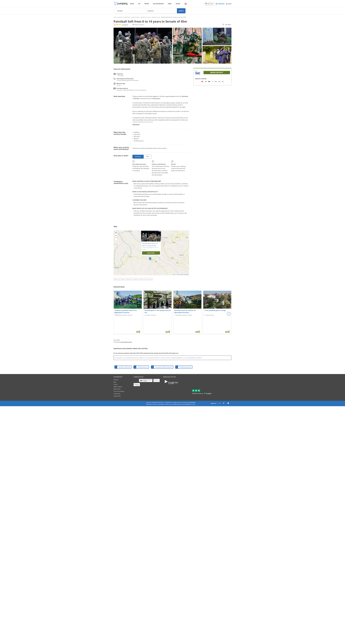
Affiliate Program (118, 386)
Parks (169, 3)
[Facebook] (224, 403)
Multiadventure (158, 3)
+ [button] (116, 233)
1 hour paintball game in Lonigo (215, 310)
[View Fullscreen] (116, 239)
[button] (229, 314)
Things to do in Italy (119, 279)
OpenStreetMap (180, 274)
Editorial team (117, 389)
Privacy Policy (117, 393)
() (125, 24)
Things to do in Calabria (131, 279)
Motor (178, 3)
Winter (146, 3)
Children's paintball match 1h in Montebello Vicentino (126, 311)
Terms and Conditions (119, 391)
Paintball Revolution (126, 342)
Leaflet (173, 274)
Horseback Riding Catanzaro (163, 367)
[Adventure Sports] (120, 3)
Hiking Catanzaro (143, 367)
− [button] (116, 235)
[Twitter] (228, 403)
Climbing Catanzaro (185, 367)
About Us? (116, 379)
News (115, 382)
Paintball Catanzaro (124, 367)
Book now (151, 253)
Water (132, 3)
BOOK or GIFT (216, 72)
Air (139, 3)
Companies (221, 3)
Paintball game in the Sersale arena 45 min (157, 311)
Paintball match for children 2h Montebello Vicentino (185, 311)
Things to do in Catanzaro (145, 279)
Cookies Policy (117, 396)
